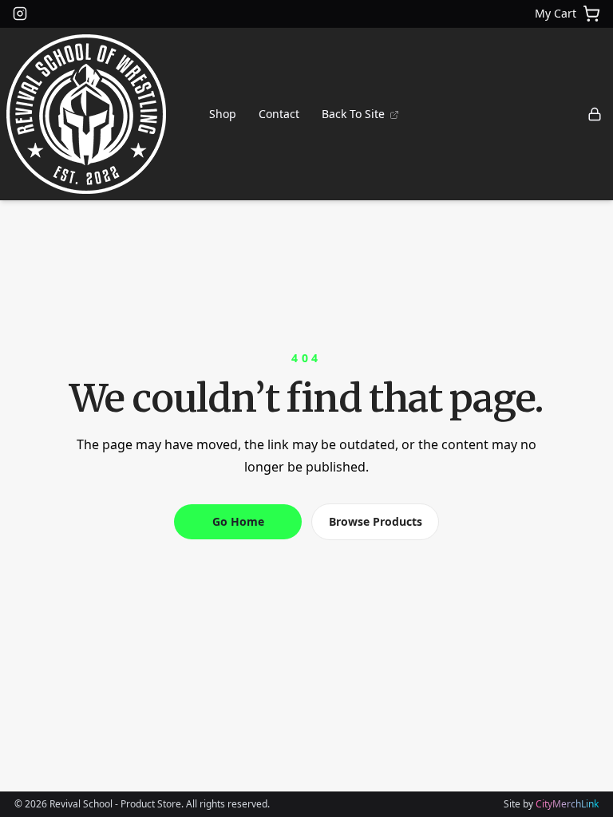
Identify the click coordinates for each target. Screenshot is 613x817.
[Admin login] (595, 114)
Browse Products (375, 521)
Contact (279, 113)
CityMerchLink (567, 804)
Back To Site (355, 113)
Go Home (238, 521)
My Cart (555, 13)
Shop (222, 113)
